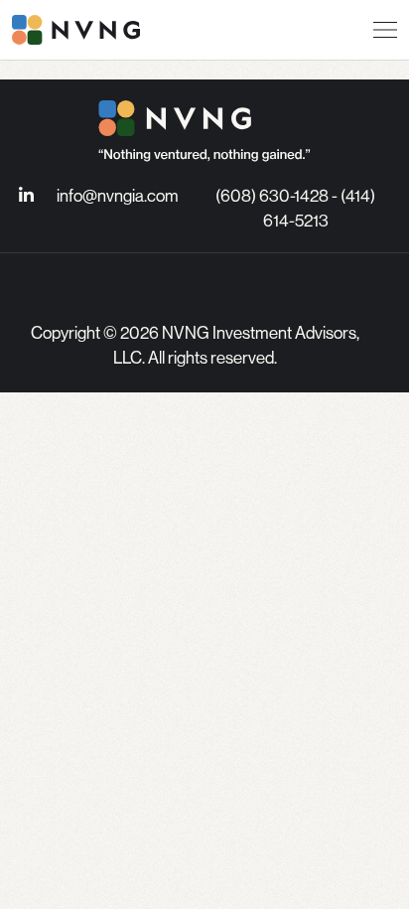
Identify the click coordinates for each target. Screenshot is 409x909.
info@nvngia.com (118, 196)
